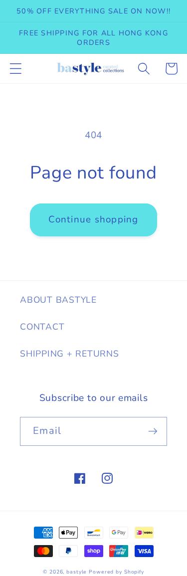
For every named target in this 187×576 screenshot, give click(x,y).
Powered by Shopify (116, 572)
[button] (15, 68)
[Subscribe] (153, 431)
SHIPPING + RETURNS (69, 354)
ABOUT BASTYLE (58, 300)
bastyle (76, 572)
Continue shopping (93, 219)
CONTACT (42, 327)
